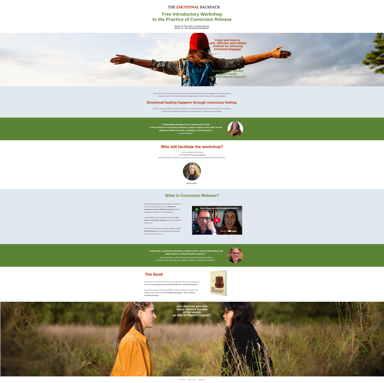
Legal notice (201, 379)
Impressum (182, 379)
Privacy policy (191, 379)
